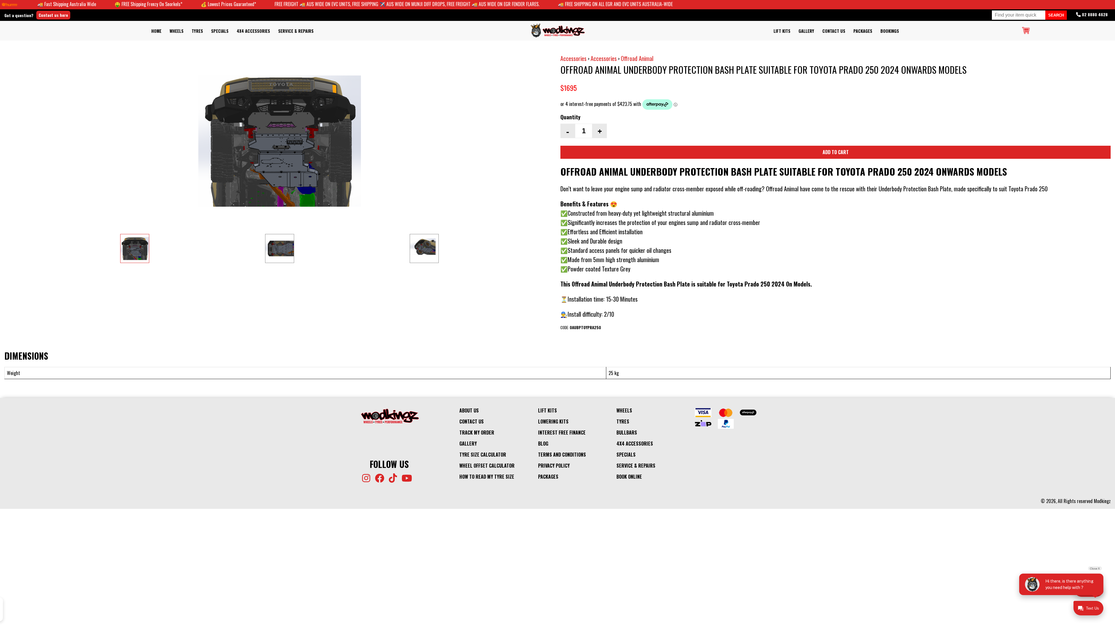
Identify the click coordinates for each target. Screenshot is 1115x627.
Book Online (629, 476)
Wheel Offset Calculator (487, 465)
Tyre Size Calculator (482, 454)
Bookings (889, 31)
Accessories (573, 58)
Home (156, 31)
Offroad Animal (637, 58)
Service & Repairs (296, 31)
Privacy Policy (554, 465)
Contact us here (53, 15)
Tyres (197, 31)
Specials (220, 31)
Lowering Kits (553, 421)
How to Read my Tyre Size (486, 476)
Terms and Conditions (562, 454)
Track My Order (476, 432)
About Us (469, 410)
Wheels (177, 31)
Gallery (806, 31)
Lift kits (782, 31)
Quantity (570, 117)
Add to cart (836, 152)
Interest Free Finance (562, 432)
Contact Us (833, 31)
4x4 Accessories (253, 31)
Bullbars (626, 432)
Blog (543, 443)
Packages (862, 31)
